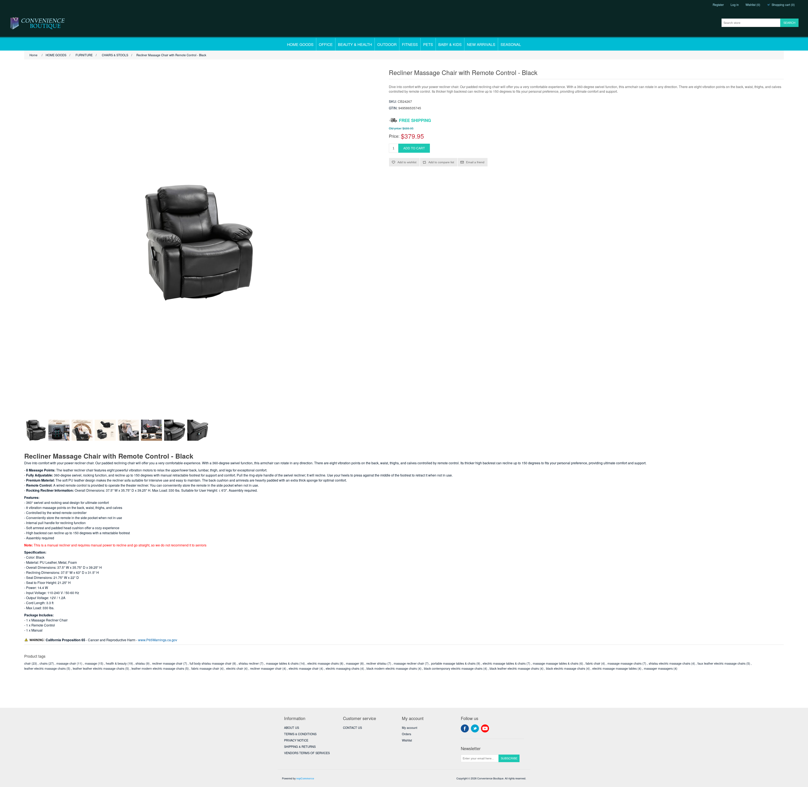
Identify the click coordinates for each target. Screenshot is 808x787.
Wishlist (407, 740)
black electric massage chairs (565, 668)
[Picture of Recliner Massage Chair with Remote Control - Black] (35, 430)
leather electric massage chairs (45, 668)
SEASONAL (511, 44)
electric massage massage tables (614, 668)
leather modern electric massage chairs (158, 668)
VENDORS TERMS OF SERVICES (307, 753)
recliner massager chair (266, 668)
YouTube (485, 728)
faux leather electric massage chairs (722, 663)
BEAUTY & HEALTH (355, 44)
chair (27, 663)
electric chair (234, 668)
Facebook (465, 728)
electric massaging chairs (342, 668)
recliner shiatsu (376, 663)
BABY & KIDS (450, 44)
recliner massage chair (167, 663)
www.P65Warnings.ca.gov (157, 639)
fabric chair (593, 663)
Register (718, 5)
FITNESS (410, 44)
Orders (406, 734)
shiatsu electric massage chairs (669, 663)
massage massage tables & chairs (555, 663)
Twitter (475, 728)
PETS (428, 44)
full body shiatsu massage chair (210, 663)
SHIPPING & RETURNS (300, 746)
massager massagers (658, 668)
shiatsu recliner (249, 663)
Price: (394, 136)
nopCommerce (305, 778)
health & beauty (116, 663)
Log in (735, 5)
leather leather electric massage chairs (98, 668)
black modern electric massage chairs (392, 668)
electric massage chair (304, 668)
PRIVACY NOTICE (296, 740)
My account (409, 727)
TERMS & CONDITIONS (300, 734)
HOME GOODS (300, 44)
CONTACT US (352, 727)
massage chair (66, 663)
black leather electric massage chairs (514, 668)
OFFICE (326, 44)
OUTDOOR (387, 44)
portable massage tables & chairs (453, 663)
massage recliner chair (409, 663)
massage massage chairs (624, 663)
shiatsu (140, 663)
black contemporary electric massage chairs (453, 668)
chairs (44, 663)
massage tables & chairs (282, 663)
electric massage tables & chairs (504, 663)
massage (91, 663)
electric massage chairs (323, 663)
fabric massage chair (205, 668)
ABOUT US (291, 727)
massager (352, 663)
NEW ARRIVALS (481, 44)
